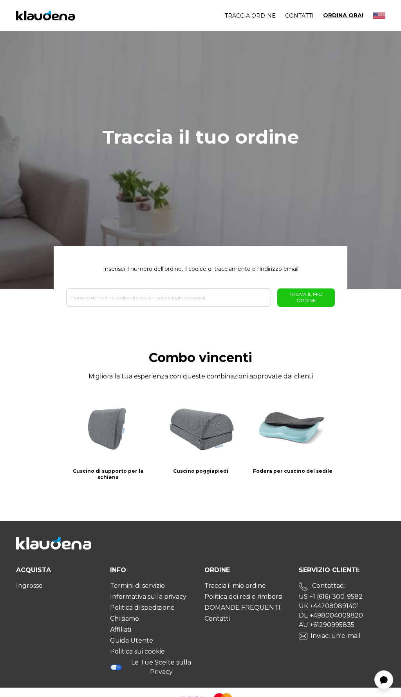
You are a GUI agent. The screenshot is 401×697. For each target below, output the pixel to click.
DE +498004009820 (331, 615)
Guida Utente (131, 640)
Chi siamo (124, 618)
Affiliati (120, 629)
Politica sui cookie (137, 651)
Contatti (299, 15)
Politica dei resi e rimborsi (243, 596)
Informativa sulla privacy (148, 596)
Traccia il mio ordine (235, 585)
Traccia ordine (250, 15)
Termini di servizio (137, 585)
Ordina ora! (343, 15)
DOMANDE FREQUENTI (242, 607)
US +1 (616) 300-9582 (331, 596)
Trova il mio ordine (306, 297)
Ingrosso (29, 585)
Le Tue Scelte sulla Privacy (161, 667)
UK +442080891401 (329, 606)
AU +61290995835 (326, 625)
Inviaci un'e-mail (336, 635)
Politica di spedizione (142, 607)
